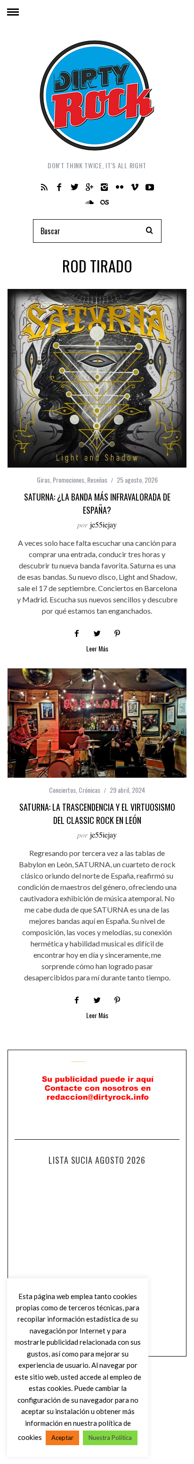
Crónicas (89, 790)
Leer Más (97, 649)
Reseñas (97, 480)
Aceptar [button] (62, 1437)
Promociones (68, 480)
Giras (43, 480)
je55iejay (103, 524)
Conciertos (62, 790)
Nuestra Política (110, 1437)
